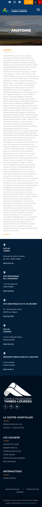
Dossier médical (10, 448)
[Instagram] (14, 2)
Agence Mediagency (29, 503)
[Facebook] (10, 2)
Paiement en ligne (11, 444)
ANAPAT (7, 50)
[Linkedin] (19, 2)
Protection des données (14, 458)
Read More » (7, 234)
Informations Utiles (12, 451)
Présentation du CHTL (12, 424)
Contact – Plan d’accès (13, 428)
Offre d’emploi (9, 478)
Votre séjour (9, 455)
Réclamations (9, 462)
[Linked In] (17, 407)
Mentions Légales (12, 489)
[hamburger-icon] (37, 10)
